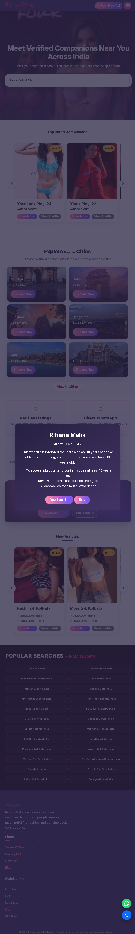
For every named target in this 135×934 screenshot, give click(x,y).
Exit (82, 500)
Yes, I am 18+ (59, 500)
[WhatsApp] (126, 903)
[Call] (126, 915)
